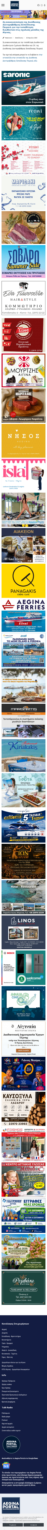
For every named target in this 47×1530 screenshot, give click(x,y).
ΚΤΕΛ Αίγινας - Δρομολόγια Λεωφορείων (16, 1369)
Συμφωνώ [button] (12, 1525)
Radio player (6, 1416)
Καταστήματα (6, 1340)
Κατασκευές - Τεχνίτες (9, 1354)
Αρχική (4, 1329)
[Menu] (2, 5)
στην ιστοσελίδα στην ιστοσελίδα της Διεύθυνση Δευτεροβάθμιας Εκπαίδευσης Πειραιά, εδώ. (22, 58)
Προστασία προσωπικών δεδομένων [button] (27, 1520)
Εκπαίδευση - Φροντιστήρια (11, 1336)
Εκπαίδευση (19, 38)
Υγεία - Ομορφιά (7, 1343)
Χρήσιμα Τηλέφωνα (8, 1381)
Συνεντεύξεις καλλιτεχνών (11, 1430)
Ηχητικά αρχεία (7, 1423)
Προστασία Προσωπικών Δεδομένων (14, 1395)
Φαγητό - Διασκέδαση (9, 1350)
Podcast (5, 1420)
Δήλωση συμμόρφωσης (10, 1398)
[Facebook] (38, 5)
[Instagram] (42, 5)
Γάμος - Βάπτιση (7, 1357)
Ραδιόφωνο (6, 1413)
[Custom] (45, 5)
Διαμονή (4, 1333)
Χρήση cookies (7, 1384)
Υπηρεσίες (5, 1347)
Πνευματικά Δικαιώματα (10, 1391)
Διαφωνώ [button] (33, 1525)
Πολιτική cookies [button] (8, 1520)
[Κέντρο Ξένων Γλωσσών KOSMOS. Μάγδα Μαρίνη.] (23, 15)
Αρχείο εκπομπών (8, 1427)
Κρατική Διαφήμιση (8, 1402)
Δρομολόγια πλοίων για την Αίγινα (13, 1362)
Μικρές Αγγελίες (7, 1366)
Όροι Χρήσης (6, 1388)
